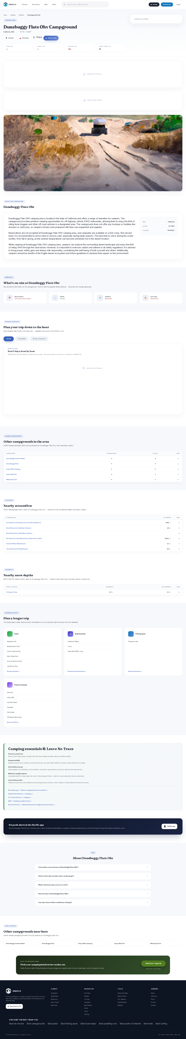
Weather (120, 1005)
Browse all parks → (13, 671)
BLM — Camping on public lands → (19, 801)
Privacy (153, 1002)
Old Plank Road (12, 702)
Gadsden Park (11, 641)
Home (5, 15)
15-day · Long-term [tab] (39, 338)
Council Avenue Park (13, 651)
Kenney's (10, 692)
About (153, 993)
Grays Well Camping (13, 469)
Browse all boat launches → (77, 671)
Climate (24, 4)
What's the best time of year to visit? (53, 885)
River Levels (55, 1002)
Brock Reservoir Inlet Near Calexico (18, 528)
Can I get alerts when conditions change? (55, 902)
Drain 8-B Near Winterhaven (16, 543)
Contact (153, 1005)
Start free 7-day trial (153, 963)
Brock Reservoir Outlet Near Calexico (19, 533)
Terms (153, 999)
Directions (24, 38)
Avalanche (54, 1005)
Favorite (10, 38)
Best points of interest (130, 1023)
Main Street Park (12, 656)
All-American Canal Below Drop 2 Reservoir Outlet (24, 538)
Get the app (169, 826)
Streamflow (54, 996)
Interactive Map (123, 993)
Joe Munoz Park (12, 666)
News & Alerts (122, 996)
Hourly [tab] (8, 338)
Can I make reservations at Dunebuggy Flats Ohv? (58, 867)
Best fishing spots (69, 1023)
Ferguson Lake (133, 641)
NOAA (167, 1034)
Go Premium (167, 4)
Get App (154, 4)
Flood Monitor (122, 1002)
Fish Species (122, 999)
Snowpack (54, 993)
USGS (163, 1034)
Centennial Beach (73, 641)
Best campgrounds (36, 1023)
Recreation (36, 4)
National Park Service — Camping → (20, 794)
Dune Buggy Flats (12, 464)
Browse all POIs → (13, 722)
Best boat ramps (88, 1023)
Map (46, 4)
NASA (175, 1034)
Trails (86, 1011)
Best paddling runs (108, 1023)
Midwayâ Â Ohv (11, 479)
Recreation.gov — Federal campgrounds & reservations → (28, 790)
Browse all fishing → (135, 671)
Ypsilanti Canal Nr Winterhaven (17, 549)
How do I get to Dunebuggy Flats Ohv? (53, 894)
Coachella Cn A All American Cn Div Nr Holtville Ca (23, 522)
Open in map (51, 38)
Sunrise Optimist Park (14, 661)
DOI (179, 1034)
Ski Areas (87, 993)
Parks (86, 1008)
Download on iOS (15, 1006)
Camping (12, 15)
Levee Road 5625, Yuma (75, 651)
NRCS (171, 1034)
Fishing (86, 999)
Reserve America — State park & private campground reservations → (31, 804)
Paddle (86, 996)
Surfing (86, 1014)
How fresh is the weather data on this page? (56, 876)
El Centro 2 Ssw (11, 592)
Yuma (70, 646)
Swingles (10, 707)
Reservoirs (54, 999)
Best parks (53, 1023)
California (21, 15)
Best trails (148, 1023)
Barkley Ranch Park (13, 646)
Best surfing (161, 1023)
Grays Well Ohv (11, 474)
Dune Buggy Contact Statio (15, 458)
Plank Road (10, 712)
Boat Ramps (88, 1005)
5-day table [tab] (22, 338)
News (54, 4)
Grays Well (10, 697)
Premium (154, 996)
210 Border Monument (14, 717)
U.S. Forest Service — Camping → (19, 797)
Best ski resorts (16, 1023)
